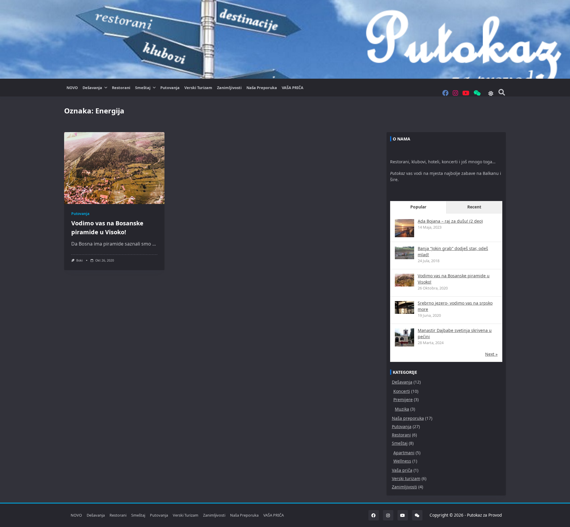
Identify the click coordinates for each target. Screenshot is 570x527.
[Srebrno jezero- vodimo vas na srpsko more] (404, 307)
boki (79, 260)
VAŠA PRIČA (292, 87)
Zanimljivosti (229, 87)
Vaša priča (402, 470)
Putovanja (170, 87)
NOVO (72, 87)
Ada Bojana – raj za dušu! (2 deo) (450, 221)
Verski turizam (198, 87)
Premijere (403, 399)
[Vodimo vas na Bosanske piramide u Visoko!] (404, 280)
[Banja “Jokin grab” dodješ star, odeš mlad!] (404, 252)
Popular (418, 207)
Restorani (121, 87)
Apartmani (403, 452)
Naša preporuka (261, 87)
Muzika (402, 409)
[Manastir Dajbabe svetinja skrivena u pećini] (404, 338)
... (154, 243)
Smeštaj (143, 87)
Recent (474, 207)
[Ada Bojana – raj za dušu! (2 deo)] (404, 228)
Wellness (402, 461)
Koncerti (401, 391)
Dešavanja (92, 87)
